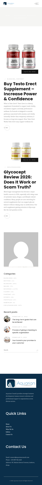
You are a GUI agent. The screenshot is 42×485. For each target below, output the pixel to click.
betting (7, 281)
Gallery (8, 432)
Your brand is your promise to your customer (24, 341)
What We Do (9, 429)
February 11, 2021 (20, 316)
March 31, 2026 (29, 160)
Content (20, 79)
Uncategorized (14, 167)
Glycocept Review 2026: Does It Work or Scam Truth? (20, 179)
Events (7, 297)
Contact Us (9, 434)
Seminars (8, 302)
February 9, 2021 (19, 327)
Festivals (8, 300)
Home (7, 424)
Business (8, 289)
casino (7, 291)
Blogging (11, 79)
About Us (9, 427)
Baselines (8, 278)
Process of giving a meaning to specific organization (24, 331)
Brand (6, 286)
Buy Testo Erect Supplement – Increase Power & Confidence (20, 91)
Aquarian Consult (18, 480)
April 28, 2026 (30, 71)
